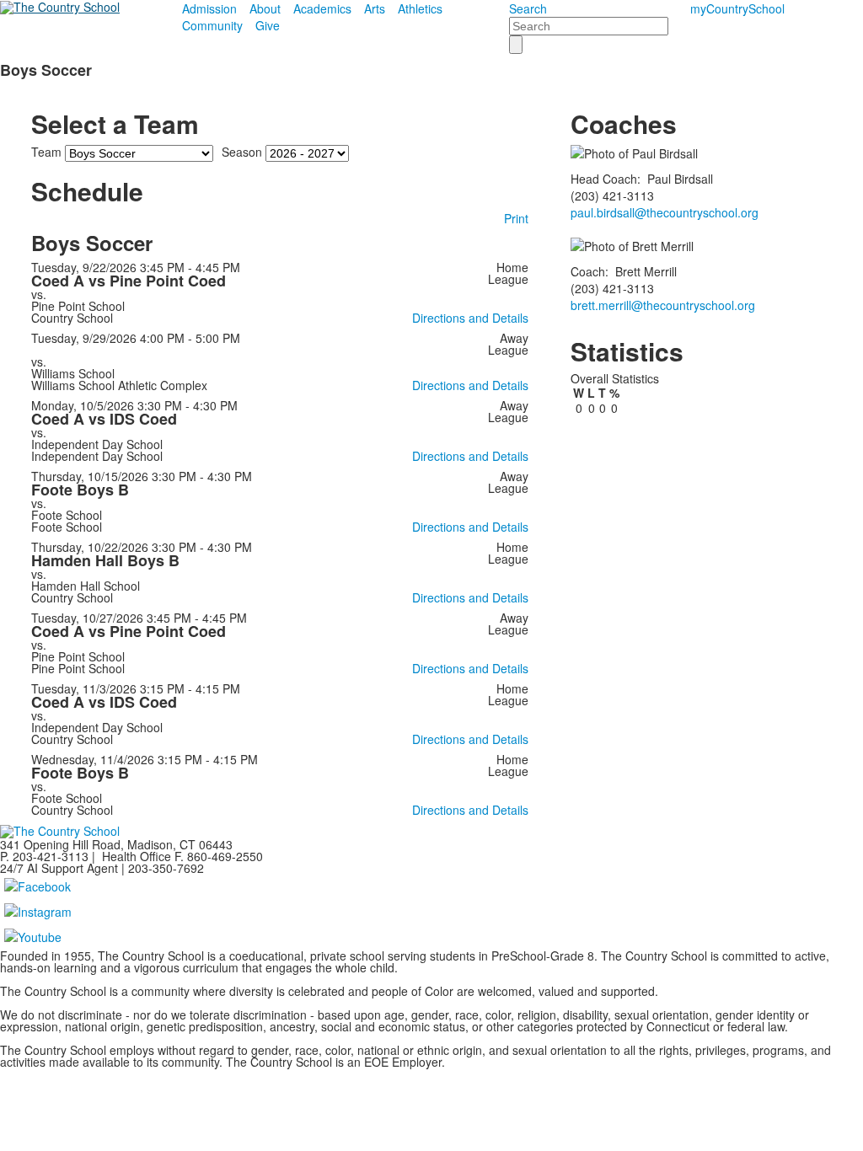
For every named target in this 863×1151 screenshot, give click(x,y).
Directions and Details (470, 318)
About (265, 8)
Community (212, 25)
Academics (322, 8)
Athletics (420, 8)
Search (528, 8)
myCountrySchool (737, 8)
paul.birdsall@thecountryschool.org (664, 212)
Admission (209, 8)
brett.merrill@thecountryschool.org (663, 305)
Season (242, 151)
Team (46, 151)
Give (267, 25)
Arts (374, 8)
